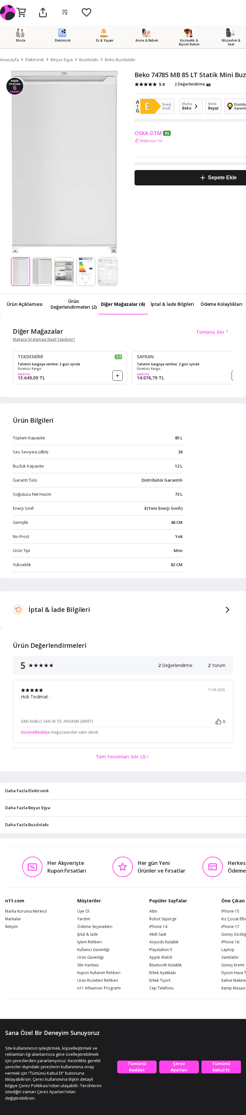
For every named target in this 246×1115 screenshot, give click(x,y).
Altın (153, 911)
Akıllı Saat (157, 934)
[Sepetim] (21, 13)
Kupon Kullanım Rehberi (98, 972)
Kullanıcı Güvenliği (93, 949)
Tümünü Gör (210, 332)
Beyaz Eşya (62, 59)
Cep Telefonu (161, 988)
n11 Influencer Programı (99, 988)
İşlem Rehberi (89, 942)
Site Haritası (88, 965)
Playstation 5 (160, 949)
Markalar (13, 919)
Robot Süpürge (162, 919)
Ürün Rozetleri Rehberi (97, 980)
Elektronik (35, 59)
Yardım (83, 919)
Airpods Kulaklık (163, 942)
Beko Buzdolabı (120, 59)
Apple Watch (160, 957)
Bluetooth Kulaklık (165, 965)
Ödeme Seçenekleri (94, 926)
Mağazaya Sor (151, 140)
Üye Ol (83, 911)
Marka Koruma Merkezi (26, 911)
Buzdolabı (89, 59)
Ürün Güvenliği (90, 957)
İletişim (11, 926)
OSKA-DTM (148, 133)
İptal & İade (87, 934)
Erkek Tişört (159, 980)
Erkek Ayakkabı (162, 972)
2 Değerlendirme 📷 (193, 84)
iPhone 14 (158, 926)
